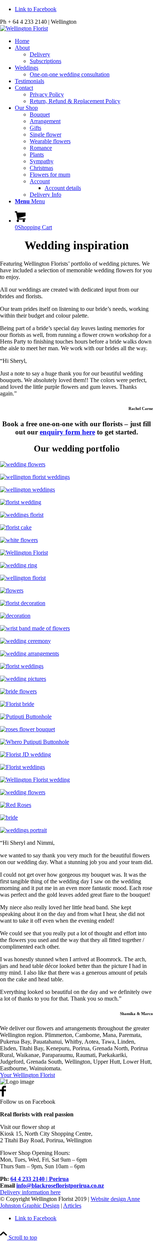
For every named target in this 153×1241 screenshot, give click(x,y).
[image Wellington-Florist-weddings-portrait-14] (76, 691)
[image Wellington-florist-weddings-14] (76, 679)
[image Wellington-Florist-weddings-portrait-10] (76, 792)
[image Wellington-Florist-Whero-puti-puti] (76, 742)
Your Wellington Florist (27, 1075)
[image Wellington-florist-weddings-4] (76, 515)
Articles (72, 1205)
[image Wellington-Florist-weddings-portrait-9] (76, 830)
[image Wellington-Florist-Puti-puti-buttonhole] (76, 716)
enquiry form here (67, 432)
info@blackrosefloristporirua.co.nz (60, 1185)
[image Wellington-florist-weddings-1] (76, 464)
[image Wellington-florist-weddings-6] (76, 540)
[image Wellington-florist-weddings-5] (76, 729)
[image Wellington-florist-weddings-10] (76, 653)
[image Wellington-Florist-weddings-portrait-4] (76, 780)
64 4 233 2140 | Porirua (39, 1179)
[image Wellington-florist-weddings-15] (76, 805)
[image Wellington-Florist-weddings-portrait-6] (76, 767)
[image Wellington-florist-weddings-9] (76, 616)
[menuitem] (84, 41)
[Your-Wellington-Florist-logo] (24, 28)
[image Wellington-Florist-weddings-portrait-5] (76, 817)
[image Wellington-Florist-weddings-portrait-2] (76, 704)
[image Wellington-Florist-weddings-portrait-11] (76, 590)
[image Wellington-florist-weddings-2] (76, 489)
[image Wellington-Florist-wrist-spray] (76, 628)
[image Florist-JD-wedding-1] (76, 754)
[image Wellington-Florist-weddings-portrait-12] (76, 603)
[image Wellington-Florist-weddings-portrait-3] (76, 552)
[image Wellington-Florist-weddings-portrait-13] (76, 527)
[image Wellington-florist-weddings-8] (76, 578)
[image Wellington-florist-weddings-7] (76, 565)
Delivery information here (30, 1192)
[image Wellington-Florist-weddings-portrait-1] (76, 502)
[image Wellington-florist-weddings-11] (76, 641)
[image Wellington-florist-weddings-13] (76, 666)
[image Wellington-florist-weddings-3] (76, 477)
